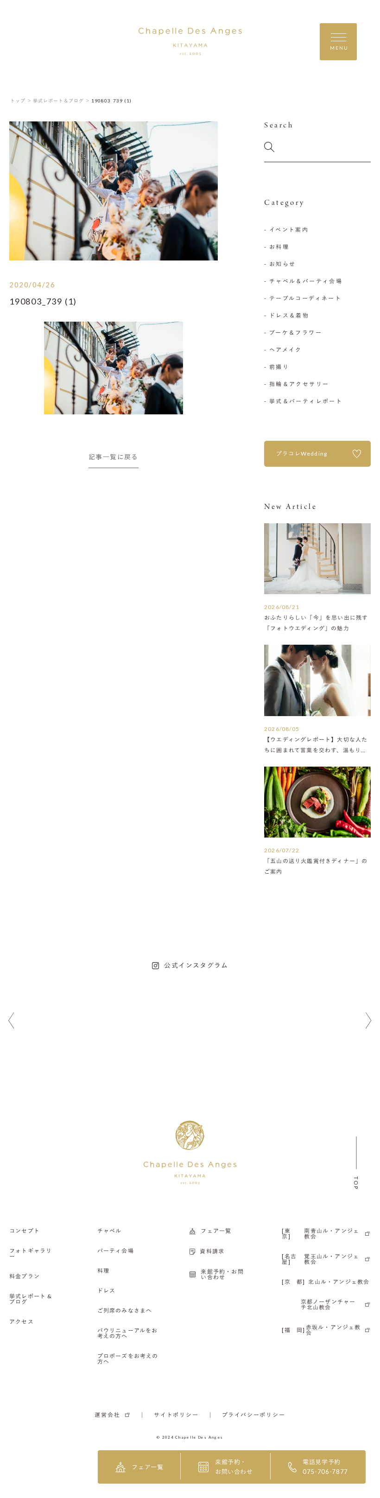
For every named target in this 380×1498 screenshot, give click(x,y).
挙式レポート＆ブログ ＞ (61, 100)
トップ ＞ (21, 100)
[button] (11, 1020)
